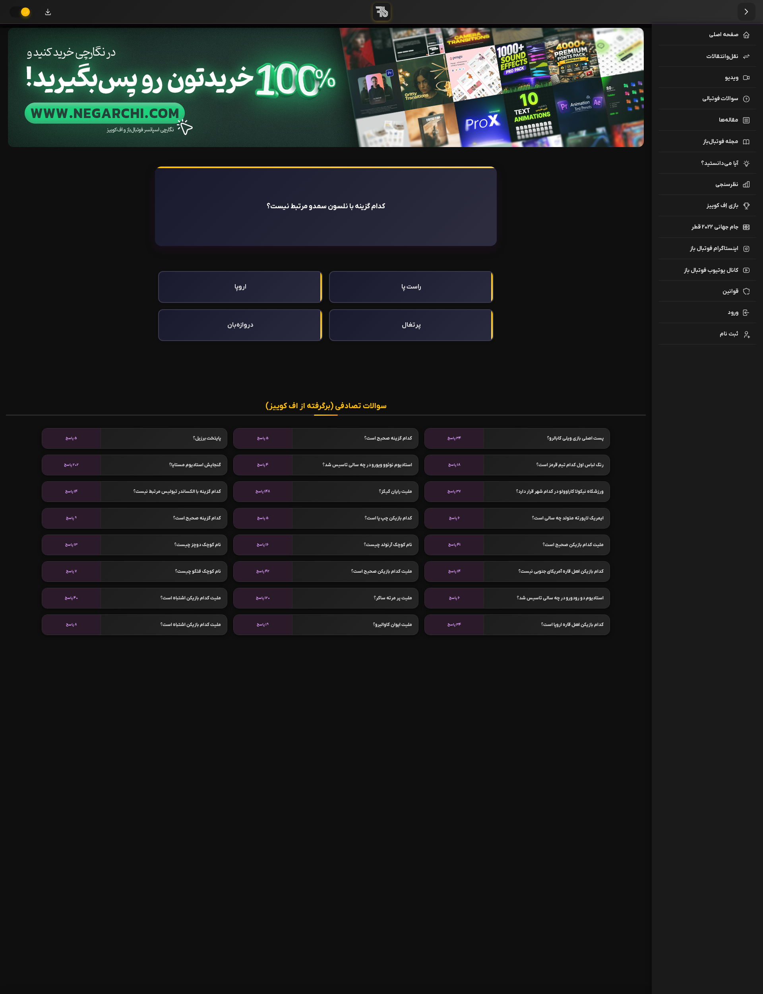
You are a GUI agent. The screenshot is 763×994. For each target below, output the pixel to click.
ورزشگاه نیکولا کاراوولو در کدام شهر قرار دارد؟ (560, 491)
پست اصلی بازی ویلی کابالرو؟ (575, 438)
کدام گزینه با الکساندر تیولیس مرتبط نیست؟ (177, 491)
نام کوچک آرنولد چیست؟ (388, 545)
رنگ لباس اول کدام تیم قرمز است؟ (570, 465)
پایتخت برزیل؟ (207, 438)
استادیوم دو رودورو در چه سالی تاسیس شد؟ (560, 598)
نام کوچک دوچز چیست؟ (197, 545)
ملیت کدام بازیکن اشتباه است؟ (191, 598)
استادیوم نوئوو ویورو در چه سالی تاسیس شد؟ (367, 465)
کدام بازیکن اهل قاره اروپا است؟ (572, 625)
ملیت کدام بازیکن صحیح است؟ (573, 545)
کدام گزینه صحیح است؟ (388, 438)
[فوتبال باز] (382, 12)
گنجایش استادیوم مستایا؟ (195, 465)
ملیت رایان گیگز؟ (395, 491)
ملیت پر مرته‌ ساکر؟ (393, 598)
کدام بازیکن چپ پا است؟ (388, 518)
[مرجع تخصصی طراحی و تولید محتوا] (326, 87)
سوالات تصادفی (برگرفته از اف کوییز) (326, 406)
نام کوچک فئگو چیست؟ (198, 571)
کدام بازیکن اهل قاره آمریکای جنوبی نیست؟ (561, 571)
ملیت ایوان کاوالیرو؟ (392, 625)
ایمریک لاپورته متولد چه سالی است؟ (568, 518)
